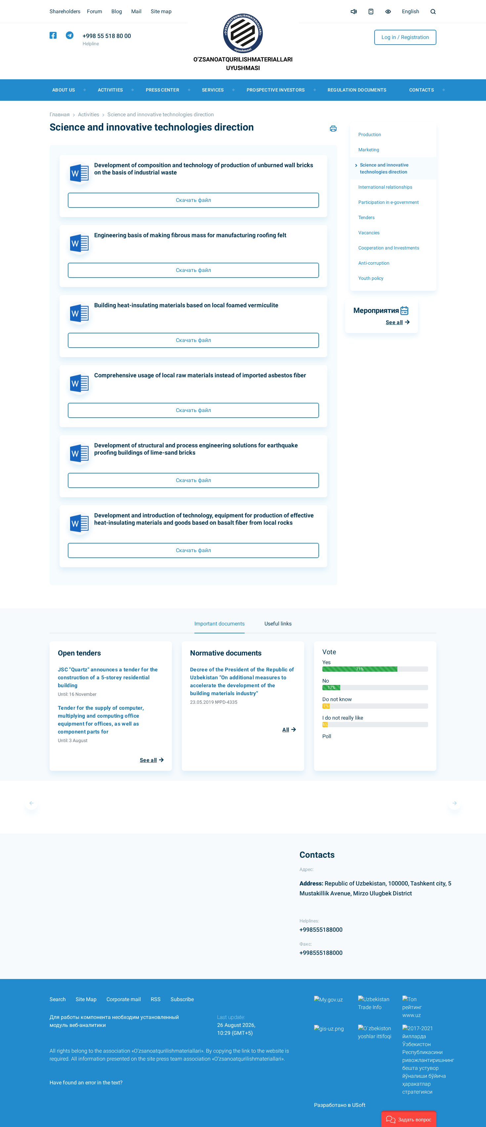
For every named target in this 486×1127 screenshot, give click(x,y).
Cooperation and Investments (388, 247)
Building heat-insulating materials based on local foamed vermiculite (186, 305)
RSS (156, 999)
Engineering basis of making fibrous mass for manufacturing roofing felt (190, 235)
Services (212, 90)
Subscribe (182, 999)
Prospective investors (276, 90)
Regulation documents (357, 90)
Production (369, 134)
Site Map (86, 999)
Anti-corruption (373, 263)
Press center (162, 90)
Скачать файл (193, 200)
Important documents (219, 623)
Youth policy (371, 278)
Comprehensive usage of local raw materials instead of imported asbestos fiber (200, 375)
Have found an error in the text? (86, 1082)
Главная (60, 114)
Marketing (368, 149)
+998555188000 (321, 929)
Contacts (421, 90)
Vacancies (369, 232)
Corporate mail (123, 999)
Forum (94, 11)
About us (63, 90)
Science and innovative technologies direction (160, 114)
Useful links (278, 623)
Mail (136, 11)
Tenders (366, 217)
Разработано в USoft (339, 1105)
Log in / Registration (405, 37)
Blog (116, 11)
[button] (408, 1119)
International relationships (385, 187)
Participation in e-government (388, 202)
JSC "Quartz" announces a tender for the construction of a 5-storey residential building (108, 677)
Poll (326, 736)
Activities (110, 90)
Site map (161, 11)
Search (58, 999)
